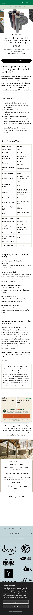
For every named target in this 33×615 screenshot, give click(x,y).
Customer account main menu (16, 528)
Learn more (19, 51)
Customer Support (16, 539)
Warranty (4, 360)
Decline (15, 606)
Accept (15, 602)
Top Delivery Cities (16, 533)
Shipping (10, 53)
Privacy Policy (23, 597)
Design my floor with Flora (16, 416)
